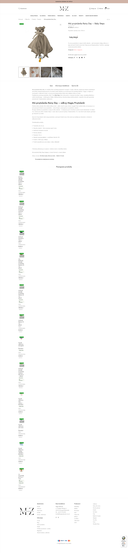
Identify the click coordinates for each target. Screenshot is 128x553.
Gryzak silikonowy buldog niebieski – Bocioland (21, 451)
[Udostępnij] (16, 547)
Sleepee (95, 518)
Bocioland (76, 510)
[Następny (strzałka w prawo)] (15, 550)
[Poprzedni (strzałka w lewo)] (9, 550)
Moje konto (39, 510)
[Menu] (126, 536)
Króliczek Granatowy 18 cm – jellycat (21, 239)
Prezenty (34, 19)
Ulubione (39, 508)
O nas (38, 520)
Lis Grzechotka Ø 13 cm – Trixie (21, 476)
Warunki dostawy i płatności (43, 532)
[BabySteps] (73, 37)
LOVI (75, 522)
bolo (75, 512)
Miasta (38, 526)
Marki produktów (41, 524)
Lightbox (60, 24)
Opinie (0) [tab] (75, 86)
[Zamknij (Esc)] (20, 547)
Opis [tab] (51, 86)
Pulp (94, 514)
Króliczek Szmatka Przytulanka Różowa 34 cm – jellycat (21, 294)
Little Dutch (76, 520)
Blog (38, 522)
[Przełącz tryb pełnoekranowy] (12, 547)
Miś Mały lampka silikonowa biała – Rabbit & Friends (52, 156)
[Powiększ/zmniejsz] (8, 547)
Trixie (94, 522)
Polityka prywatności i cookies (43, 528)
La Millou (76, 518)
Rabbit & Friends (96, 516)
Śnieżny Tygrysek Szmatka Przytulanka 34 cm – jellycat (21, 180)
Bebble (75, 508)
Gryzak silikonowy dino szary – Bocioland (20, 427)
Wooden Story (96, 524)
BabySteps (76, 506)
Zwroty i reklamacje (41, 514)
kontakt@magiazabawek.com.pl (63, 514)
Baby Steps (57, 95)
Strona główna (21, 19)
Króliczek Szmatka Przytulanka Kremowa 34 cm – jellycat (21, 210)
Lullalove (95, 504)
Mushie (94, 510)
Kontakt (38, 512)
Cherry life (76, 514)
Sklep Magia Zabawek (28, 19)
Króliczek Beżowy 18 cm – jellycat (21, 323)
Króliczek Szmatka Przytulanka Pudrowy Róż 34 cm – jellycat (21, 372)
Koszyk (38, 506)
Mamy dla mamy (96, 506)
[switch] (123, 545)
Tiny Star (95, 520)
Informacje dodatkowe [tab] (62, 86)
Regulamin (39, 530)
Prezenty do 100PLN (40, 19)
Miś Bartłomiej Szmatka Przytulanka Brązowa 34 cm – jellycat (21, 263)
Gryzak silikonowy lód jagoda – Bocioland (21, 345)
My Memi (95, 512)
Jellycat (75, 516)
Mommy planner (96, 508)
